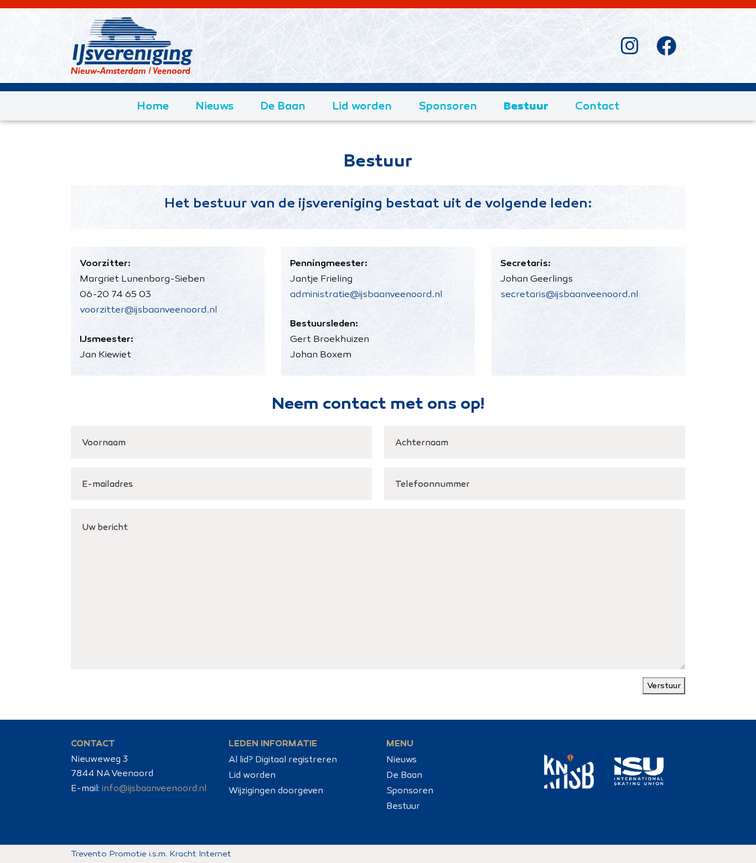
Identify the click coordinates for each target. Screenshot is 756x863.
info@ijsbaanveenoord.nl (154, 788)
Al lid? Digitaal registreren (283, 759)
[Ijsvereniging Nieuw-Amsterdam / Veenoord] (132, 45)
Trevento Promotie (109, 854)
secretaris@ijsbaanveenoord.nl (569, 294)
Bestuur (526, 105)
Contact (597, 105)
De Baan (282, 105)
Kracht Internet (200, 854)
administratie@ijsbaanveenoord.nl (366, 294)
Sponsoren (447, 105)
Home (153, 105)
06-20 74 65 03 (115, 294)
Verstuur (664, 685)
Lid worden (362, 105)
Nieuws (214, 105)
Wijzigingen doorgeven (276, 790)
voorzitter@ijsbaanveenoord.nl (149, 309)
